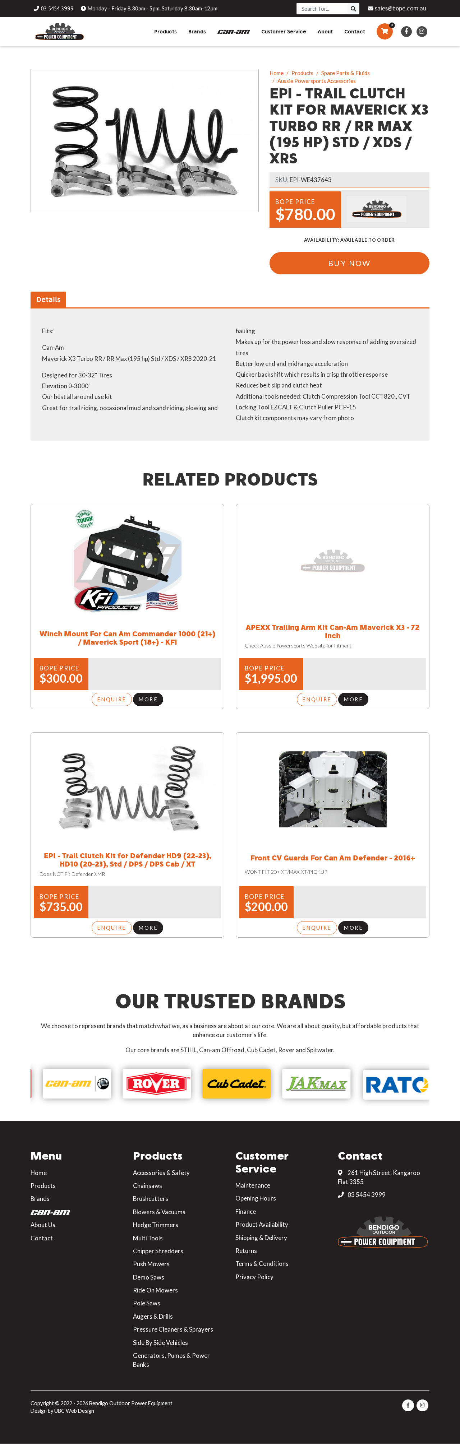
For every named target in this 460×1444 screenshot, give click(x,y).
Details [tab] (48, 299)
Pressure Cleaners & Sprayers (173, 1329)
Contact (42, 1238)
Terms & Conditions (262, 1263)
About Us (43, 1225)
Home (277, 73)
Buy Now (349, 263)
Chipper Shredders (158, 1251)
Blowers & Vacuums (159, 1212)
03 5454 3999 (366, 1194)
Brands (40, 1198)
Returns (246, 1250)
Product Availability (261, 1224)
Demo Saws (148, 1277)
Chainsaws (147, 1185)
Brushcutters (150, 1198)
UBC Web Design (74, 1411)
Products (302, 73)
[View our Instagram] (421, 31)
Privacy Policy (254, 1277)
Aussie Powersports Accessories (316, 81)
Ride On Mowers (155, 1290)
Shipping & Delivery (261, 1237)
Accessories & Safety (161, 1172)
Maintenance (252, 1185)
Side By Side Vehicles (160, 1342)
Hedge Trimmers (155, 1225)
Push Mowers (151, 1264)
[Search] (353, 8)
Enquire (111, 699)
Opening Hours (255, 1198)
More (148, 699)
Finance (245, 1211)
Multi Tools (148, 1238)
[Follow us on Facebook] (406, 31)
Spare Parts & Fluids (345, 73)
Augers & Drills (153, 1316)
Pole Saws (146, 1303)
